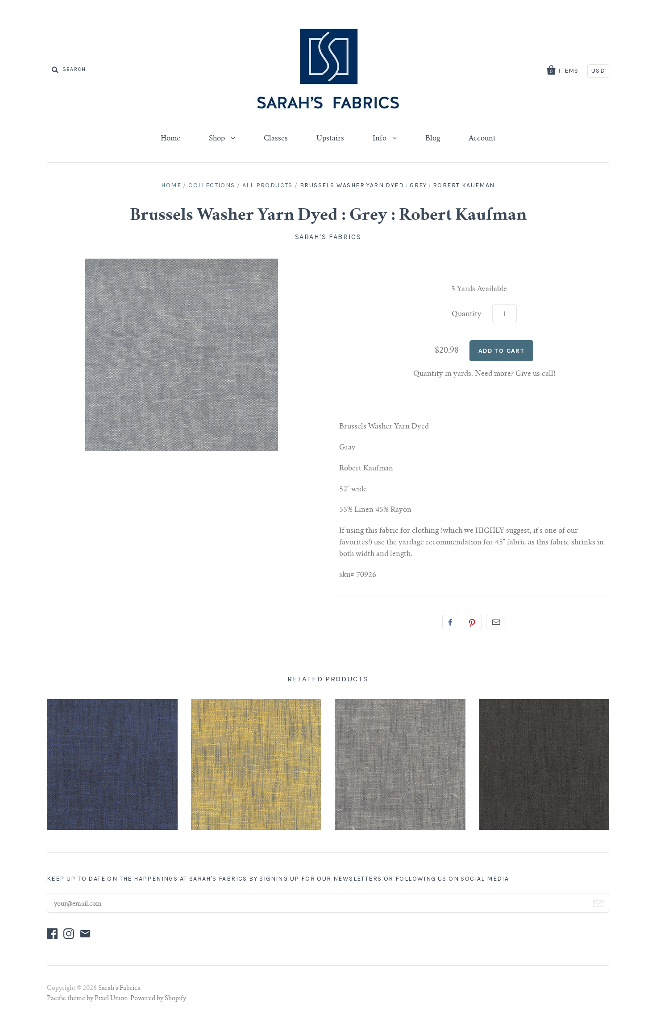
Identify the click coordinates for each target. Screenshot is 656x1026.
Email (496, 622)
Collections (211, 185)
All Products (267, 185)
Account (482, 138)
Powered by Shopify (158, 999)
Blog (432, 138)
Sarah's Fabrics (328, 236)
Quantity (467, 314)
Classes (276, 138)
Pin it (472, 622)
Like (450, 622)
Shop (218, 138)
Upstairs (330, 138)
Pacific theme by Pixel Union (87, 999)
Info (380, 138)
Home (170, 138)
